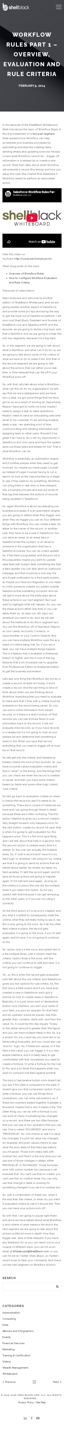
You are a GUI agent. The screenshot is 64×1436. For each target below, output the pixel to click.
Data (5, 1324)
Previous (9, 1381)
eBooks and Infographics (17, 1331)
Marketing (8, 1349)
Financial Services (13, 1343)
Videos (6, 1361)
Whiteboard (9, 1373)
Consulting (9, 1318)
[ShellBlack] (16, 6)
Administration (11, 1312)
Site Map (41, 1402)
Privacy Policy (26, 1402)
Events (6, 1337)
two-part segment (43, 133)
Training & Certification (16, 1355)
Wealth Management (15, 1367)
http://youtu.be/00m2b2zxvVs (33, 258)
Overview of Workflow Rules (26, 273)
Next (56, 1381)
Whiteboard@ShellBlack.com (31, 1251)
